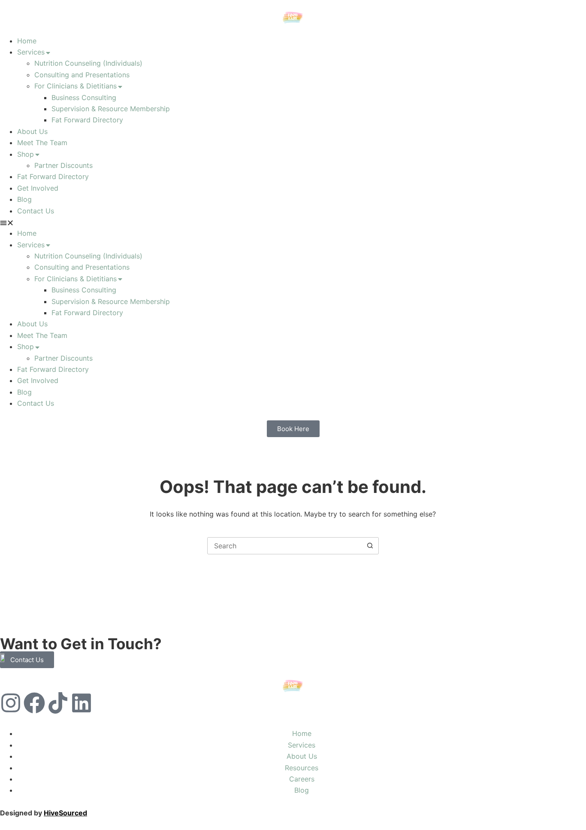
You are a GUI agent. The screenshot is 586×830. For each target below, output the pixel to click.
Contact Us (35, 211)
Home (26, 40)
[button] (293, 222)
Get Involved (37, 188)
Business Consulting (83, 97)
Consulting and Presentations (82, 74)
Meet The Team (42, 142)
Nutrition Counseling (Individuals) (88, 63)
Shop (25, 154)
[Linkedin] (81, 703)
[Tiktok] (58, 703)
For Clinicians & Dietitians (75, 86)
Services (31, 52)
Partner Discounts (63, 165)
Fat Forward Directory (87, 120)
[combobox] (285, 545)
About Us (32, 131)
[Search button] (370, 546)
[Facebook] (34, 703)
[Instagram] (10, 703)
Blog (24, 199)
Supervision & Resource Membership (110, 108)
